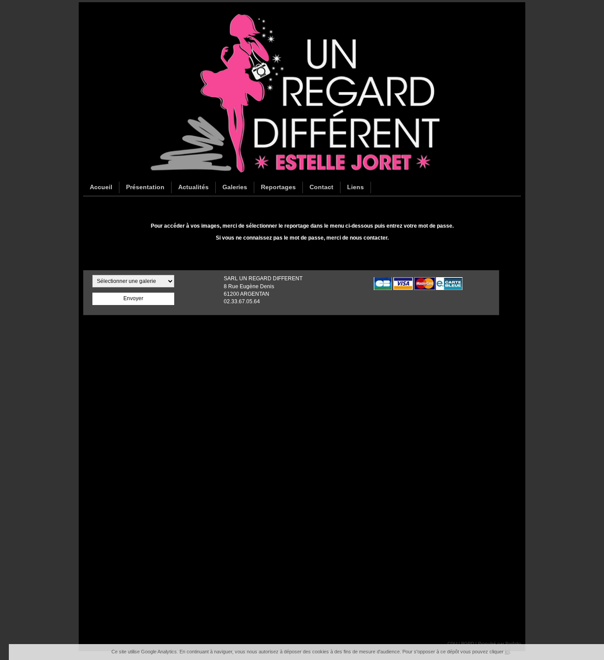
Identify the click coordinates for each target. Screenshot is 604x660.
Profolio (513, 643)
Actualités (193, 187)
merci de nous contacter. (357, 238)
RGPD (467, 643)
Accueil (101, 187)
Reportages (278, 187)
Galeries (234, 187)
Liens (355, 187)
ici (507, 651)
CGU (452, 643)
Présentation (145, 187)
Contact (321, 187)
